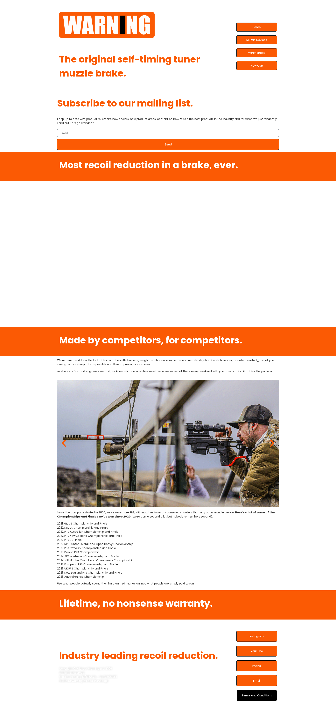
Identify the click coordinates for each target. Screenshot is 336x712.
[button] (64, 443)
